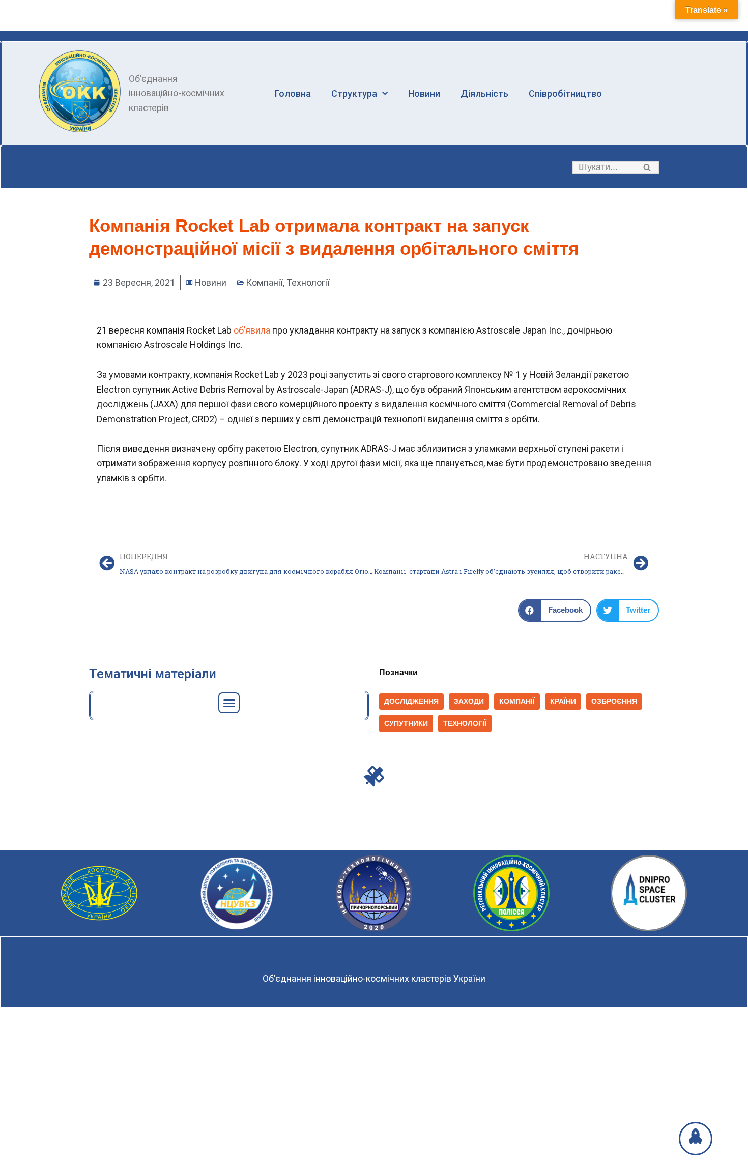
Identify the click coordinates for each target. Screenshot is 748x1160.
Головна (293, 93)
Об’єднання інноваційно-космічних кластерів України (374, 978)
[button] (647, 167)
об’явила (253, 330)
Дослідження (411, 701)
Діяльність (484, 93)
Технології (308, 282)
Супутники (406, 723)
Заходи (469, 701)
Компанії (264, 282)
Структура (354, 93)
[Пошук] (647, 167)
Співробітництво (565, 93)
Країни (563, 701)
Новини (424, 93)
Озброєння (614, 701)
